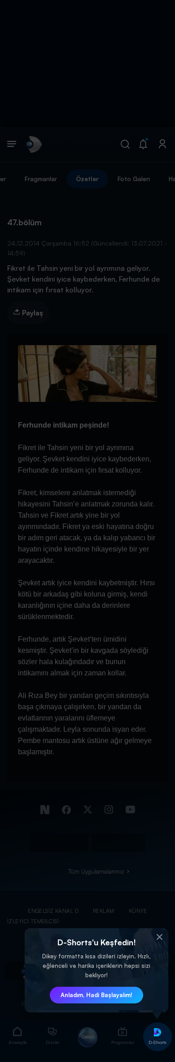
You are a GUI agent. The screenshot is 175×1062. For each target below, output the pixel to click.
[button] (159, 937)
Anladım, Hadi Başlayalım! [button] (96, 994)
